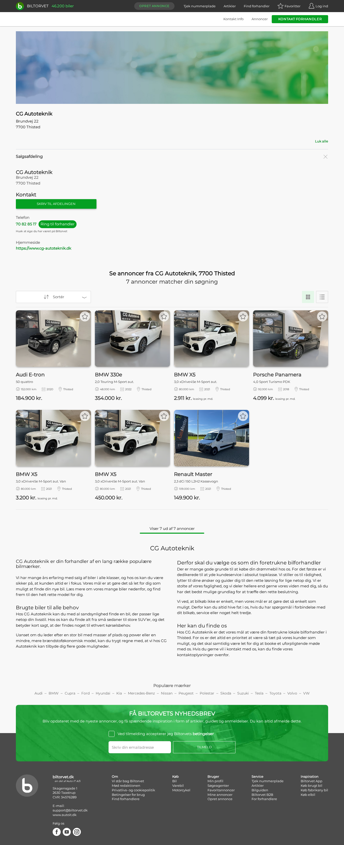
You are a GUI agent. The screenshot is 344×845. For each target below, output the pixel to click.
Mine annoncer (220, 795)
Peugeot (186, 693)
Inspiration (310, 776)
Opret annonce (154, 6)
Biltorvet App (311, 781)
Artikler (230, 6)
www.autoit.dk (65, 815)
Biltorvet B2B (262, 795)
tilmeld (204, 747)
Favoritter (292, 6)
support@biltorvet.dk (70, 810)
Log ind (322, 6)
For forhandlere (264, 799)
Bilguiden (260, 790)
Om (115, 776)
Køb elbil (308, 795)
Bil (174, 781)
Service (257, 776)
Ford (85, 693)
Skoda (225, 693)
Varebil (178, 785)
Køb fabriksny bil (314, 790)
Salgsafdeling (29, 156)
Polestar (207, 693)
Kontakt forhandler (300, 19)
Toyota (275, 693)
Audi (39, 693)
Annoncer (260, 19)
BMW (54, 693)
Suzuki (243, 693)
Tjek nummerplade (200, 6)
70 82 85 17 (45, 224)
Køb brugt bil (311, 785)
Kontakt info (233, 19)
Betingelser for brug (128, 795)
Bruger (213, 776)
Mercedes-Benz (141, 693)
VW (306, 693)
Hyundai (103, 693)
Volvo (292, 693)
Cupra (70, 693)
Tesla (259, 693)
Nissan (167, 693)
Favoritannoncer (221, 790)
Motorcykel (181, 790)
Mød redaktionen (126, 785)
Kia (119, 693)
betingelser (203, 733)
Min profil (215, 781)
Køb (175, 776)
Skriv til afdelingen (56, 204)
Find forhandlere (126, 799)
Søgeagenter (218, 785)
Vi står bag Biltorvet (128, 781)
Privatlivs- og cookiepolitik (133, 790)
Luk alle (321, 141)
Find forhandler (256, 6)
